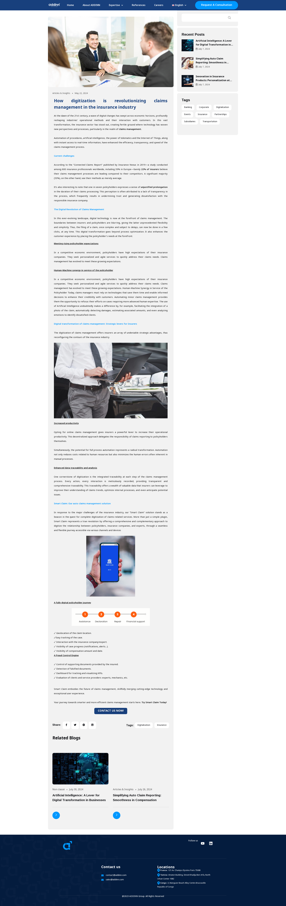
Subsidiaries (189, 121)
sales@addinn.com (115, 879)
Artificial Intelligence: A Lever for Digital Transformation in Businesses (214, 45)
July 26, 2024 (145, 789)
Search (230, 18)
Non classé (58, 789)
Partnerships (220, 114)
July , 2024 (204, 49)
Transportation (210, 121)
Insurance (202, 114)
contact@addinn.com (116, 875)
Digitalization (222, 107)
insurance (162, 725)
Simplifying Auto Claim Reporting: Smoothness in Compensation (211, 62)
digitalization (143, 725)
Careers (158, 5)
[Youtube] (202, 843)
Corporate (204, 107)
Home (70, 5)
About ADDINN (91, 5)
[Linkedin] (210, 843)
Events (187, 114)
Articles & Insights (61, 93)
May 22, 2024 (81, 93)
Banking (188, 107)
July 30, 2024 (76, 789)
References (138, 5)
